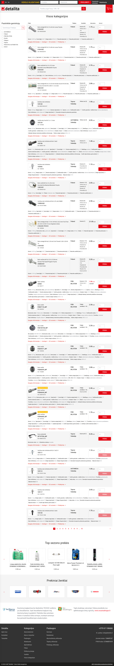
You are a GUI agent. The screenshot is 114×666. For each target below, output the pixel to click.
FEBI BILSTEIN (8, 36)
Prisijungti (85, 2)
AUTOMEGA (7, 32)
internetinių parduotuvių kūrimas (104, 664)
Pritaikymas (61, 42)
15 (82, 529)
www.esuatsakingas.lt (102, 611)
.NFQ (92, 664)
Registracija (103, 2)
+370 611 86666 (106, 628)
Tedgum (6, 40)
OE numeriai (52, 42)
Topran (6, 42)
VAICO (5, 47)
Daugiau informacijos (34, 42)
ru (8, 2)
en (6, 2)
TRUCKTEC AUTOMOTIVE (11, 44)
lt (2, 2)
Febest (6, 34)
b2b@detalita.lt (108, 633)
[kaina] (100, 23)
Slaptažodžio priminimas (95, 2)
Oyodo (6, 38)
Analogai (44, 42)
